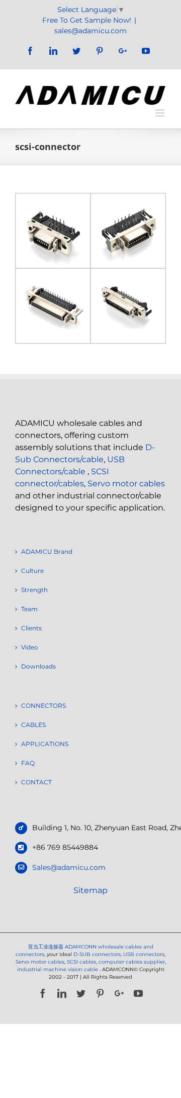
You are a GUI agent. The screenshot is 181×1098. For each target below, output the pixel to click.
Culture (32, 570)
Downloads (38, 666)
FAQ (28, 763)
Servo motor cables (126, 483)
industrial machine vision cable (58, 969)
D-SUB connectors (97, 954)
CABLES (33, 724)
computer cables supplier (132, 962)
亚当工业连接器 (45, 946)
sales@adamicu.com (90, 30)
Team (29, 609)
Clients (31, 628)
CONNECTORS (43, 705)
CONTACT (36, 782)
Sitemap (90, 890)
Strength (34, 590)
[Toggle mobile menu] (160, 113)
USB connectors (143, 954)
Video (29, 647)
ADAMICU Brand (46, 551)
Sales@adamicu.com (69, 867)
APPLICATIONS (44, 744)
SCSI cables (81, 962)
